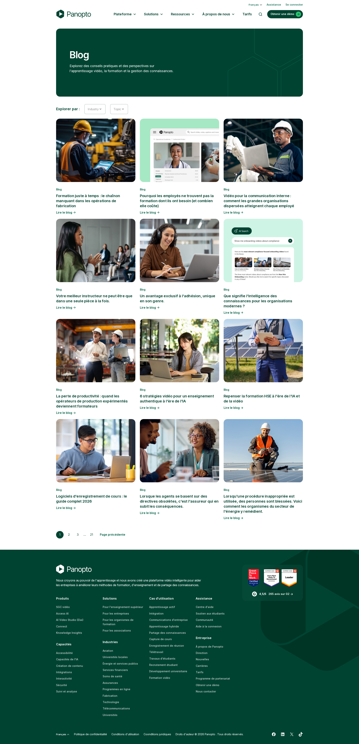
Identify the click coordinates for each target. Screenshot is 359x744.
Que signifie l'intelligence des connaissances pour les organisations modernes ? (258, 301)
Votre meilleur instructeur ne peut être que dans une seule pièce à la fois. (94, 298)
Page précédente (112, 534)
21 (91, 534)
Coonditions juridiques (157, 734)
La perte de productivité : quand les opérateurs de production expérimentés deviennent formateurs (92, 401)
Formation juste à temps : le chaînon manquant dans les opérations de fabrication (88, 201)
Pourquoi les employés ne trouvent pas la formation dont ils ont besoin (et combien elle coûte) (177, 201)
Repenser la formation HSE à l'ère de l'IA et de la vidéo (262, 398)
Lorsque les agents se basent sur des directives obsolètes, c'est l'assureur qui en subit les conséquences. (179, 501)
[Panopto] (73, 14)
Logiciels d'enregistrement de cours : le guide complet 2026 (91, 499)
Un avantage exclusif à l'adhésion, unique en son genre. (177, 298)
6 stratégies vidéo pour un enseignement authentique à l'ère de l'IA (177, 398)
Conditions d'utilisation (125, 734)
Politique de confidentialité (90, 734)
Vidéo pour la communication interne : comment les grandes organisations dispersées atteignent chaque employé (259, 201)
